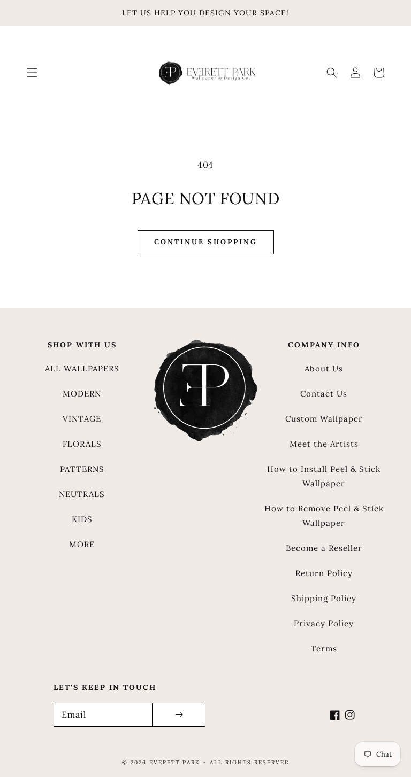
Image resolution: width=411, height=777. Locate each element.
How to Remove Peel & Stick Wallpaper (324, 515)
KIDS (82, 519)
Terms (324, 648)
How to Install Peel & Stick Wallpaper (323, 476)
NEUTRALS (82, 494)
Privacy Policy (324, 623)
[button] (32, 72)
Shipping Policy (323, 598)
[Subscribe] (179, 715)
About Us (324, 368)
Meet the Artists (324, 444)
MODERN (82, 393)
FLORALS (82, 444)
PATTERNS (82, 469)
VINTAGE (82, 419)
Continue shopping (205, 241)
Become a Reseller (324, 548)
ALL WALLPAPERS (82, 368)
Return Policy (324, 573)
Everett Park (174, 762)
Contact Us (323, 393)
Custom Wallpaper (324, 419)
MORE (82, 544)
